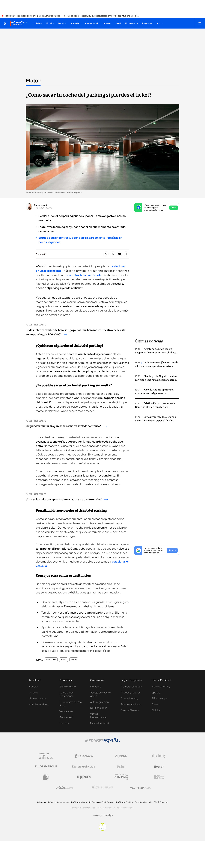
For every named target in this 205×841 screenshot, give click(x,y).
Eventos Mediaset (131, 704)
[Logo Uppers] (83, 777)
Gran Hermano (67, 686)
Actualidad (51, 660)
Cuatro (156, 704)
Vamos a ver (66, 711)
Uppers (156, 692)
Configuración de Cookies (103, 802)
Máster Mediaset (99, 723)
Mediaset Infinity (161, 686)
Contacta (95, 686)
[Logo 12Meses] (159, 777)
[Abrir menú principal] (199, 23)
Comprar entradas (131, 686)
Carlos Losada (41, 205)
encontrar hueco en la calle (84, 275)
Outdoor (64, 723)
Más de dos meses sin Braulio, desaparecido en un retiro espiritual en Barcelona (103, 16)
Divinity (156, 710)
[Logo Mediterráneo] (140, 787)
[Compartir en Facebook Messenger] (119, 254)
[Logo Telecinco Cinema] (121, 777)
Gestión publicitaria (143, 802)
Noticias (33, 686)
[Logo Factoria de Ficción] (83, 766)
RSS (156, 802)
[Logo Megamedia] (104, 815)
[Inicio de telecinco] (5, 23)
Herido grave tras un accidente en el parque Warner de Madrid (32, 16)
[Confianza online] (102, 829)
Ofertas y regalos (130, 692)
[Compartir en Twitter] (112, 254)
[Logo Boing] (121, 766)
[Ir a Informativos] (18, 23)
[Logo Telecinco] (84, 756)
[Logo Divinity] (159, 756)
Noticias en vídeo (38, 704)
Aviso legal (41, 802)
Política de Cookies (124, 802)
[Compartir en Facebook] (126, 254)
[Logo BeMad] (46, 777)
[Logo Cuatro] (121, 756)
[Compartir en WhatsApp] (106, 254)
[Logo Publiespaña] (102, 787)
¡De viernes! (65, 717)
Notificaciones (98, 707)
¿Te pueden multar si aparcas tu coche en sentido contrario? (63, 426)
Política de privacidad (80, 802)
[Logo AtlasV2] (65, 787)
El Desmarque (159, 698)
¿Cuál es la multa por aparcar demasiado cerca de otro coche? (64, 499)
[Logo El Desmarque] (46, 766)
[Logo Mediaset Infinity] (46, 756)
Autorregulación (99, 701)
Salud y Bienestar (130, 710)
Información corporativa (58, 802)
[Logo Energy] (159, 766)
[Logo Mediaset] (102, 742)
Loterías (33, 692)
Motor (33, 80)
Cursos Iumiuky (129, 698)
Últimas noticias (38, 698)
